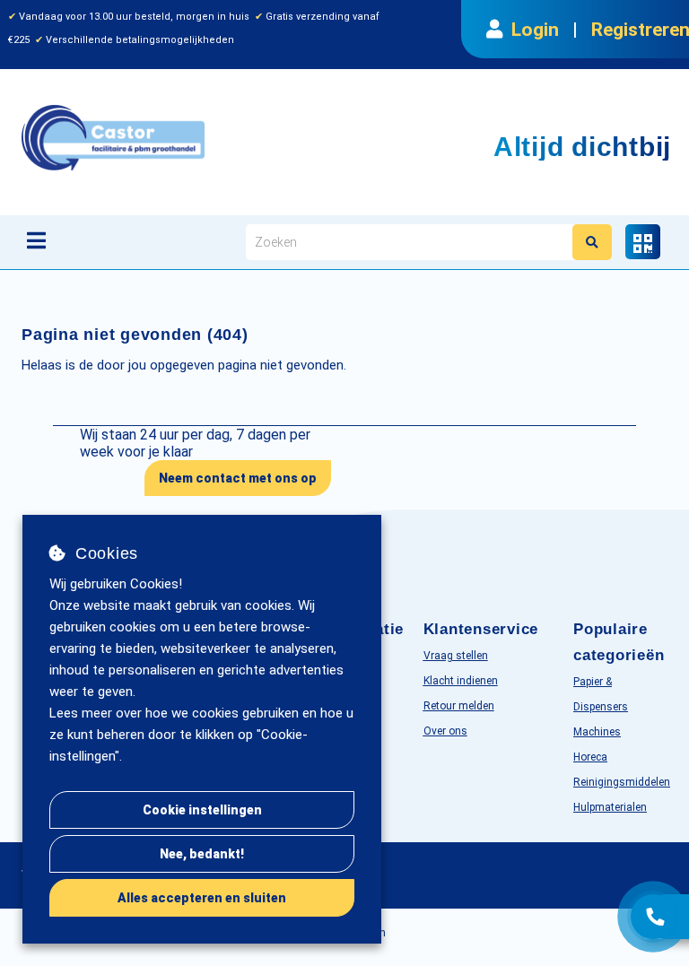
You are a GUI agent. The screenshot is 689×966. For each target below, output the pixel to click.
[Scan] (642, 241)
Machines (597, 732)
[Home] (205, 137)
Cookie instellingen (202, 810)
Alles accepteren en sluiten (202, 898)
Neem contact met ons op (238, 478)
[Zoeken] (592, 242)
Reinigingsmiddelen (621, 782)
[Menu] (36, 240)
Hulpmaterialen (610, 807)
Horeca (590, 757)
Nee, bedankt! (202, 854)
